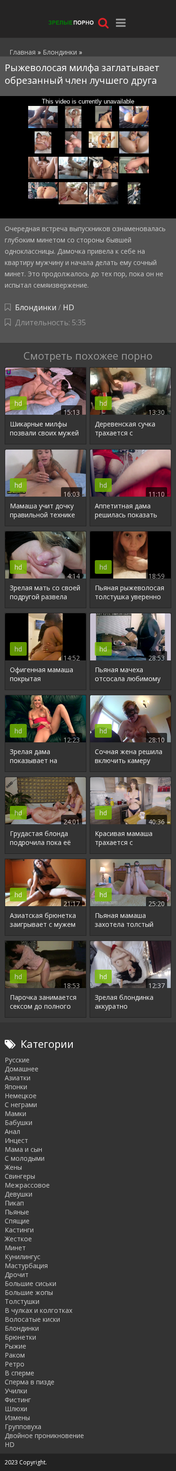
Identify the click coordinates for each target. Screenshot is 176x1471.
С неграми (21, 1104)
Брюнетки (20, 1337)
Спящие (17, 1220)
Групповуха (23, 1426)
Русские (17, 1059)
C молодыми (25, 1158)
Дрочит (17, 1274)
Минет (15, 1247)
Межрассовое (27, 1185)
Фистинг (18, 1399)
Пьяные (17, 1211)
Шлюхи (16, 1408)
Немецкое (21, 1095)
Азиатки (18, 1077)
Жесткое (18, 1238)
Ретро (14, 1363)
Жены (13, 1167)
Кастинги (19, 1229)
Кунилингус (22, 1256)
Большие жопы (29, 1292)
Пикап (14, 1202)
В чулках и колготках (38, 1310)
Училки (16, 1390)
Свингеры (20, 1176)
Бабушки (18, 1122)
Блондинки (35, 307)
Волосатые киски (32, 1319)
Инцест (16, 1140)
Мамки (15, 1113)
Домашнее (21, 1068)
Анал (12, 1131)
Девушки (18, 1194)
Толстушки (22, 1301)
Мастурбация (26, 1265)
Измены (17, 1417)
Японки (16, 1086)
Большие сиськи (30, 1283)
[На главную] (70, 22)
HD (68, 307)
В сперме (19, 1372)
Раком (15, 1354)
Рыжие (15, 1346)
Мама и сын (23, 1149)
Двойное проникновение (44, 1435)
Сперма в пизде (29, 1381)
